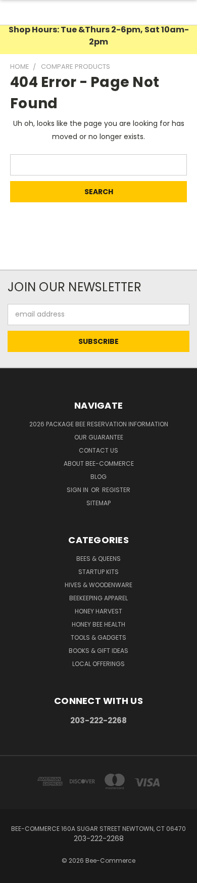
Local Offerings (98, 663)
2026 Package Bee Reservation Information (98, 424)
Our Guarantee (98, 437)
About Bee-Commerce (99, 463)
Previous (15, 872)
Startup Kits (98, 571)
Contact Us (98, 450)
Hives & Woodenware (98, 585)
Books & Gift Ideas (98, 650)
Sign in (78, 489)
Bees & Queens (98, 558)
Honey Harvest (98, 611)
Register (116, 489)
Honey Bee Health (98, 624)
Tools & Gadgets (98, 637)
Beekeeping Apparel (98, 598)
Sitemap (98, 503)
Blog (98, 476)
